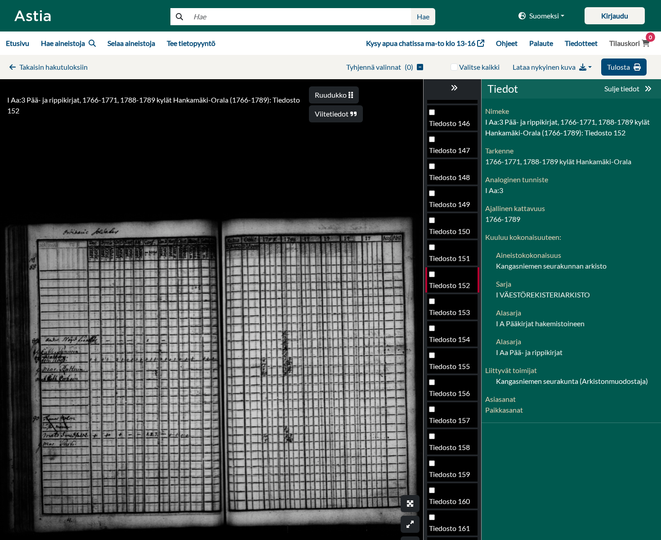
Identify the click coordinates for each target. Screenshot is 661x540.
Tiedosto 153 (449, 312)
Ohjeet (507, 43)
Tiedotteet (581, 43)
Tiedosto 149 (449, 204)
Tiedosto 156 (449, 393)
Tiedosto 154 (449, 339)
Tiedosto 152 (449, 285)
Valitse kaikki (479, 67)
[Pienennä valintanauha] (452, 87)
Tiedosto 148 (449, 177)
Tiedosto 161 (449, 528)
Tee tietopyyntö (191, 43)
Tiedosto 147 (449, 150)
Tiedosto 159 (449, 474)
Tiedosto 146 (449, 123)
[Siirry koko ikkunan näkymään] (410, 503)
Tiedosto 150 (449, 231)
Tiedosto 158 (449, 447)
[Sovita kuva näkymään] (410, 524)
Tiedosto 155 (449, 366)
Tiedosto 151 (449, 258)
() (379, 67)
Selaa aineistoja (131, 43)
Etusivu (17, 43)
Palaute (541, 43)
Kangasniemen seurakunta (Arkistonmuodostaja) (572, 381)
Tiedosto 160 (449, 501)
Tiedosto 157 (449, 420)
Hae (423, 16)
